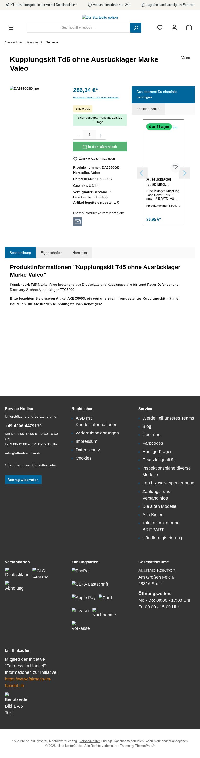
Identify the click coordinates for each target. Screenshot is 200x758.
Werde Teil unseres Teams (168, 418)
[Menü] (11, 28)
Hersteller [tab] (79, 253)
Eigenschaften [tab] (52, 253)
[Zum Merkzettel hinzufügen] (175, 168)
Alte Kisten (152, 514)
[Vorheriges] (142, 172)
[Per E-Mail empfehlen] (77, 221)
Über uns (151, 434)
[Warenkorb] (189, 28)
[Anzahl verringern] (78, 135)
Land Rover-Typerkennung (168, 483)
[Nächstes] (184, 172)
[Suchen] (135, 28)
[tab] (20, 253)
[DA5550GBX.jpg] (36, 138)
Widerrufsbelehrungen (97, 433)
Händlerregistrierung (162, 537)
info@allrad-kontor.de (23, 453)
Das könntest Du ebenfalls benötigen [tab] (157, 94)
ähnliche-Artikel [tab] (148, 109)
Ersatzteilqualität (158, 459)
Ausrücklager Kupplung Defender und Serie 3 (159, 182)
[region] (36, 138)
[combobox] (78, 28)
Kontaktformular (43, 465)
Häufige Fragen (157, 451)
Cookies (83, 458)
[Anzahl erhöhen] (101, 135)
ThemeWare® (145, 746)
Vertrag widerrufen (23, 480)
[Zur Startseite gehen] (100, 17)
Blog (146, 426)
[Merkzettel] (160, 28)
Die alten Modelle (159, 506)
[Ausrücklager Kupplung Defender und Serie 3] (163, 149)
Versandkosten (90, 741)
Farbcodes (152, 443)
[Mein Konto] (174, 28)
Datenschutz (88, 449)
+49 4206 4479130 (23, 425)
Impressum (86, 441)
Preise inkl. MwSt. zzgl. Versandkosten (96, 97)
